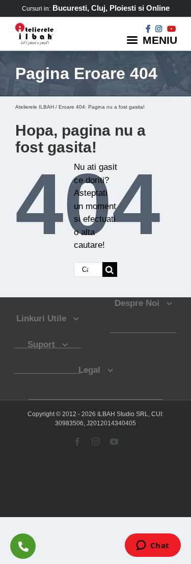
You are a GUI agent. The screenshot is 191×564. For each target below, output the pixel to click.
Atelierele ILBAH (34, 107)
